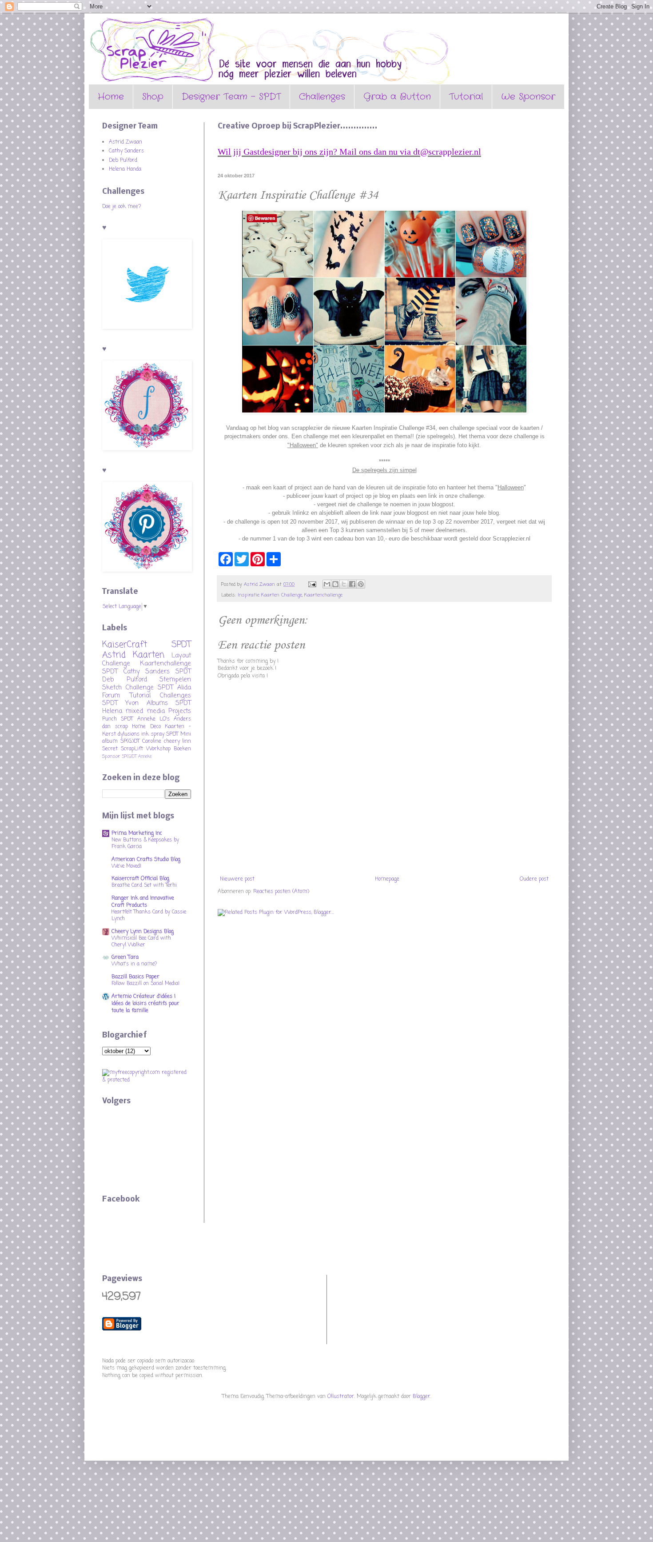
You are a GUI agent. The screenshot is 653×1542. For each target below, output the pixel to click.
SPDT (172, 734)
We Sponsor (528, 96)
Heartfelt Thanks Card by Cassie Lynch (148, 915)
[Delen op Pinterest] (360, 584)
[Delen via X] (343, 584)
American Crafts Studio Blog (145, 860)
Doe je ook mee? (121, 207)
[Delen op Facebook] (352, 584)
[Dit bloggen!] (335, 584)
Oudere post (534, 879)
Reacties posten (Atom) (281, 892)
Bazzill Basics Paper (135, 977)
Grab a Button (397, 96)
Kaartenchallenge (323, 595)
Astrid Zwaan (125, 142)
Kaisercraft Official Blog (140, 879)
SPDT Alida (174, 688)
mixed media (145, 711)
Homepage (387, 879)
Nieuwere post (237, 879)
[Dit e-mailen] (327, 584)
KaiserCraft (124, 644)
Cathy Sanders (126, 151)
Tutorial (466, 96)
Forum (111, 696)
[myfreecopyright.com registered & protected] (146, 1080)
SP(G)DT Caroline (141, 741)
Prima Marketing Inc (136, 833)
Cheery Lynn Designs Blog (142, 932)
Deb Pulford (123, 160)
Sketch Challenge (128, 688)
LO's (164, 719)
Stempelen (175, 680)
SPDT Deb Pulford (146, 676)
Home (111, 96)
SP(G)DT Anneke (137, 756)
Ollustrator (340, 1397)
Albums (157, 703)
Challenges (322, 96)
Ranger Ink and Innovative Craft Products (142, 901)
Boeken (182, 749)
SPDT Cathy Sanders (136, 672)
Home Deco (146, 727)
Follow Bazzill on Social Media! (145, 984)
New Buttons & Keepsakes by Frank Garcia (145, 843)
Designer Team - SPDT (231, 96)
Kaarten (148, 655)
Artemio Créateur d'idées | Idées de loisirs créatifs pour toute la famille (145, 1004)
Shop (152, 96)
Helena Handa (125, 169)
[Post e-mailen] (312, 584)
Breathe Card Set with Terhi (144, 885)
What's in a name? (134, 964)
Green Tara (125, 957)
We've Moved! (126, 866)
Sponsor (111, 756)
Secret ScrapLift (122, 749)
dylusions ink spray (141, 734)
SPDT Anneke (138, 719)
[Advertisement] (374, 1308)
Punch (109, 719)
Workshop (158, 749)
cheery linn (177, 741)
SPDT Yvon (120, 703)
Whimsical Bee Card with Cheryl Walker (141, 941)
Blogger (421, 1397)
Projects (179, 711)
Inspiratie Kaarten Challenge (270, 595)
